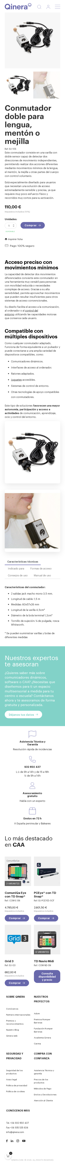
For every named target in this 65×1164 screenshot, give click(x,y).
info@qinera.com (15, 1131)
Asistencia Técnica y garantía (44, 1072)
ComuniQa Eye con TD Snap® (15, 894)
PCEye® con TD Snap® (45, 894)
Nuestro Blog (12, 1029)
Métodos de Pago (42, 1088)
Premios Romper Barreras (42, 1021)
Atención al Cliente (43, 1100)
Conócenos (12, 1008)
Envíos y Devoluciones (45, 1094)
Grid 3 (9, 961)
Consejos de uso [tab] (18, 575)
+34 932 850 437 (19, 1122)
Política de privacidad (16, 1085)
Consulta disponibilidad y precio (47, 976)
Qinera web (12, 1035)
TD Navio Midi (44, 961)
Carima (37, 1043)
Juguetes (16, 379)
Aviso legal (11, 1079)
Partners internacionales (18, 1014)
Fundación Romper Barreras (43, 1030)
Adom (37, 1013)
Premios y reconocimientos (15, 1022)
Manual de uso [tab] (42, 575)
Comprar (31, 225)
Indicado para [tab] (16, 568)
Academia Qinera (42, 1037)
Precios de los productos (41, 1081)
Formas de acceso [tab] (41, 568)
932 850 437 (32, 766)
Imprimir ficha (14, 239)
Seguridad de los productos (14, 1072)
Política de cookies (15, 1091)
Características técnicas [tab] (22, 561)
